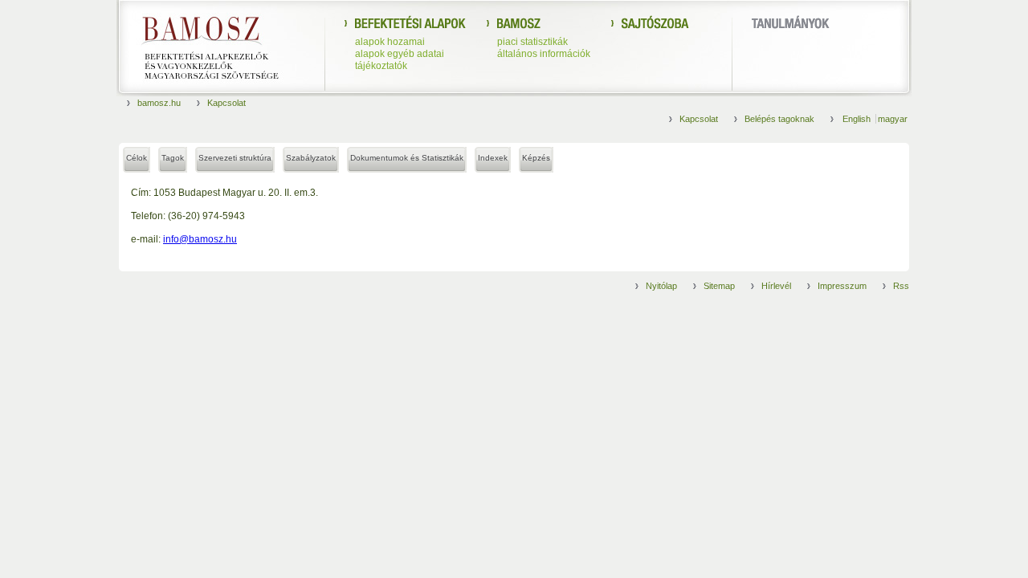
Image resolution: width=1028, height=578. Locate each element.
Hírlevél (776, 286)
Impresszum (842, 286)
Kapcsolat (226, 103)
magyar (893, 119)
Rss (901, 286)
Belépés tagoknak (779, 119)
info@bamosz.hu (200, 239)
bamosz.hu (159, 103)
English (857, 119)
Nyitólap (661, 286)
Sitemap (719, 286)
